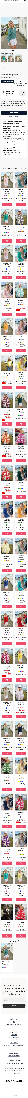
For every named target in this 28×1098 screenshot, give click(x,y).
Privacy (14, 1048)
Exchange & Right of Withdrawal (14, 1045)
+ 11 (4, 67)
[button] (13, 50)
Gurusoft (14, 1095)
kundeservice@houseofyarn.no (14, 1071)
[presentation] (3, 34)
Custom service (14, 1037)
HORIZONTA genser (7, 190)
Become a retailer (14, 1056)
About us (14, 1035)
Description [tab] (14, 113)
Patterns (14, 1027)
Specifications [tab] (14, 117)
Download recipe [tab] (7, 81)
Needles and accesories (14, 1024)
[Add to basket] (7, 204)
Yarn (14, 1022)
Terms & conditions (14, 1040)
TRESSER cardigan (21, 190)
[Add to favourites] (10, 174)
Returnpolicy (14, 1043)
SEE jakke (21, 447)
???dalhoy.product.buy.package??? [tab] (20, 83)
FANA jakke (21, 227)
